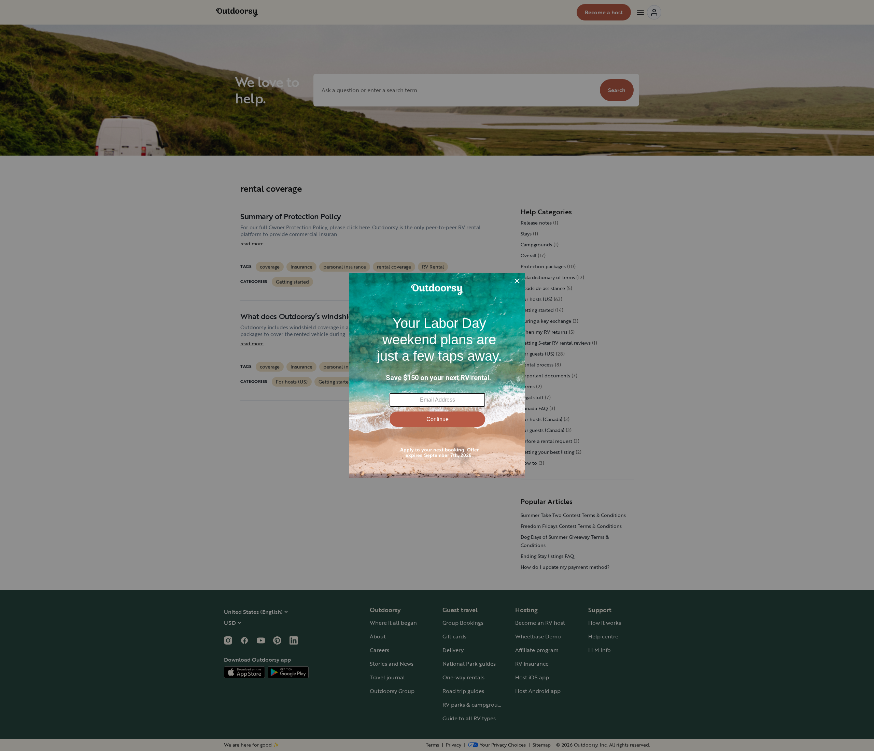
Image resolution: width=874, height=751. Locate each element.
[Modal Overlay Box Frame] (437, 375)
